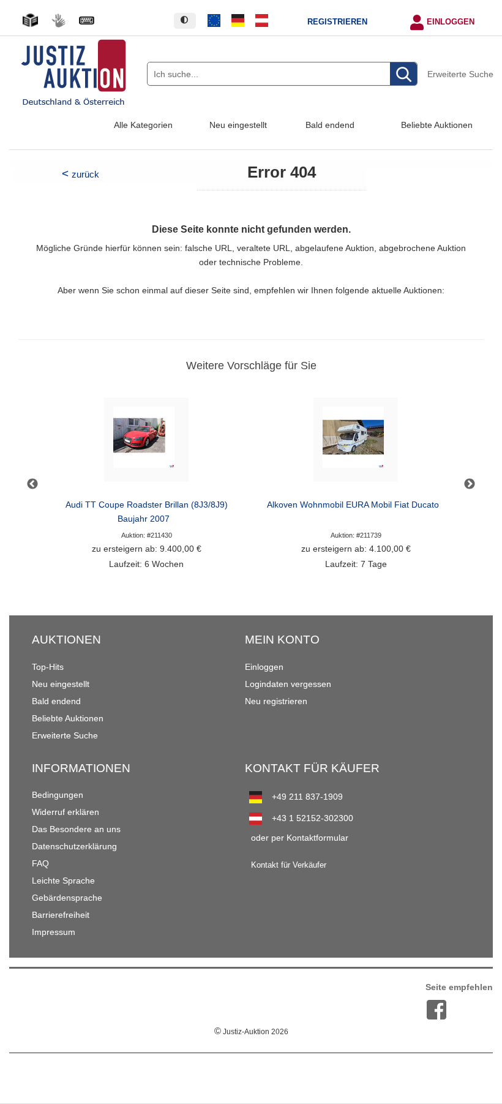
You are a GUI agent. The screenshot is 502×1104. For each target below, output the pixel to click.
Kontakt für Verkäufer (288, 865)
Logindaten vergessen (288, 684)
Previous (32, 484)
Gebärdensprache (67, 898)
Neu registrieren (276, 701)
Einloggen (450, 22)
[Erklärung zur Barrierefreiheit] (86, 20)
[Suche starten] (403, 74)
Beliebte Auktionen (437, 125)
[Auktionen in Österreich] (261, 20)
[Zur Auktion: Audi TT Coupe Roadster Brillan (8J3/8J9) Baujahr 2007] (146, 443)
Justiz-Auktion (251, 1031)
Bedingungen (57, 795)
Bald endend (329, 125)
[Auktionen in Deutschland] (238, 20)
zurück (85, 174)
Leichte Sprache (63, 880)
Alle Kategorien (143, 125)
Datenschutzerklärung (74, 846)
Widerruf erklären (65, 812)
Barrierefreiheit (60, 915)
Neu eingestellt (238, 125)
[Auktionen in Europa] (214, 20)
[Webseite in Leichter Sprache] (30, 20)
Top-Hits (48, 667)
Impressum (53, 932)
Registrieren (337, 22)
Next (469, 484)
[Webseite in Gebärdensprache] (58, 20)
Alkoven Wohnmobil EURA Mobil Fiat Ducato (353, 504)
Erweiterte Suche (460, 74)
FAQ (40, 863)
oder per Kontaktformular (299, 838)
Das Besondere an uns (76, 829)
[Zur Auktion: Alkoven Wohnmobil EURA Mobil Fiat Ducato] (356, 443)
